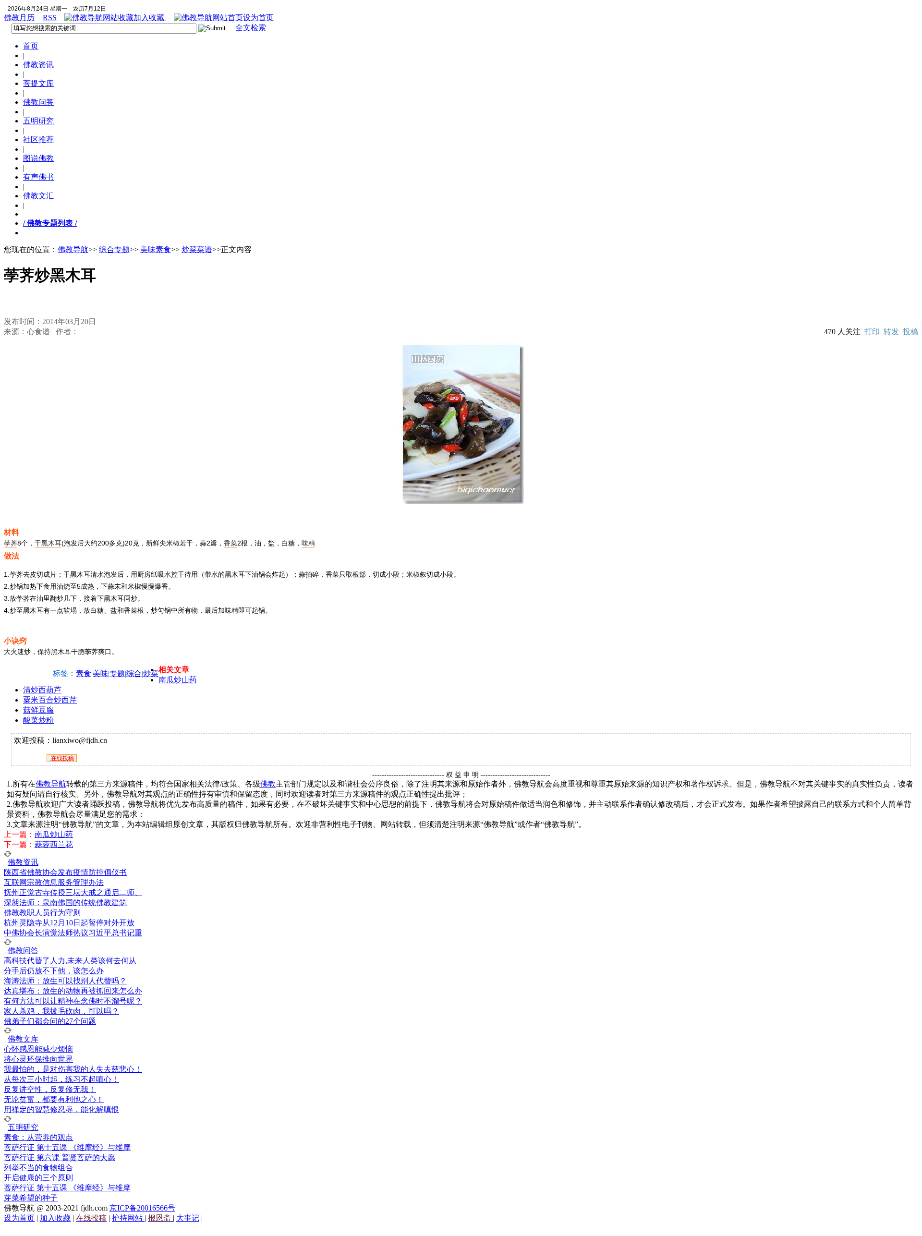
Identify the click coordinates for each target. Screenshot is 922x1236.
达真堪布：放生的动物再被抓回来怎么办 (73, 991)
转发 (891, 331)
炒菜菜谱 (197, 249)
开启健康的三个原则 (38, 1178)
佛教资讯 (38, 65)
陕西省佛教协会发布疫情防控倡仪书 (65, 872)
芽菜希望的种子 (31, 1198)
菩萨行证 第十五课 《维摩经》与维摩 (67, 1147)
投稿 (910, 331)
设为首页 (258, 17)
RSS (50, 17)
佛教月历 (19, 17)
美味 (100, 673)
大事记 (187, 1218)
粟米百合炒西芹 (50, 700)
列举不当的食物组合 (38, 1167)
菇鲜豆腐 (38, 710)
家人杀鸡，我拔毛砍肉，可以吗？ (61, 1011)
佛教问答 (38, 102)
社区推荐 (38, 139)
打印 (872, 331)
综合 (134, 673)
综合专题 (114, 249)
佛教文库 (23, 1039)
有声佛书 (38, 177)
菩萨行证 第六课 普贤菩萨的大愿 (59, 1157)
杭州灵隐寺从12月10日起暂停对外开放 (69, 923)
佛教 (268, 784)
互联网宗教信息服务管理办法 (54, 882)
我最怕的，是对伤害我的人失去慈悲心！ (73, 1069)
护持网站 (128, 1218)
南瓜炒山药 (177, 680)
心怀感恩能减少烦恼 (38, 1049)
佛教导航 (73, 249)
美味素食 (155, 249)
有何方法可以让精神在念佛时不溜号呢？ (73, 1001)
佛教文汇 (38, 196)
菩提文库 (38, 83)
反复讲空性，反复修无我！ (50, 1089)
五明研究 (38, 121)
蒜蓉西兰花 (54, 844)
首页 (30, 46)
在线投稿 (61, 758)
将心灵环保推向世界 (38, 1059)
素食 (83, 673)
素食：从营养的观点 (38, 1137)
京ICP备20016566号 (142, 1208)
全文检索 (250, 28)
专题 (117, 673)
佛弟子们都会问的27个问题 (50, 1021)
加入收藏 (149, 17)
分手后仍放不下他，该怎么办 (54, 971)
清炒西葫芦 (42, 690)
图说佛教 (38, 158)
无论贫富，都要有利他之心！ (54, 1099)
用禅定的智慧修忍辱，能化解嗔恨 (61, 1109)
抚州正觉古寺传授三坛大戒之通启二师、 (73, 892)
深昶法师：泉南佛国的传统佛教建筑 (65, 902)
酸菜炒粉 (38, 720)
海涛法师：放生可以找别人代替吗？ (65, 981)
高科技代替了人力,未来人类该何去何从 (70, 961)
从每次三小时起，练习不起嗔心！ (61, 1079)
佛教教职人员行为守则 (42, 913)
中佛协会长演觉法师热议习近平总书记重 (73, 933)
